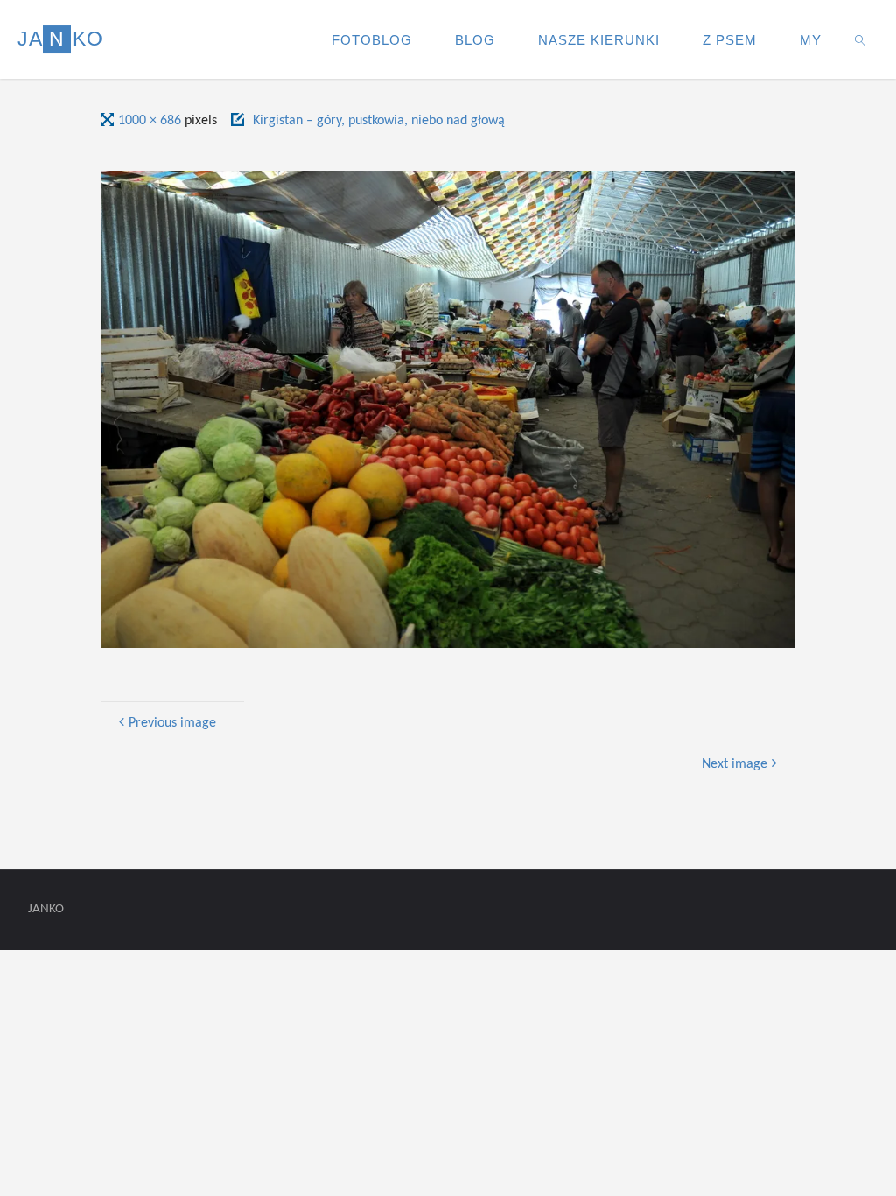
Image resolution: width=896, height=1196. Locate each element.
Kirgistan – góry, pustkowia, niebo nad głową (379, 121)
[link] (861, 39)
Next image (734, 764)
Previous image (172, 723)
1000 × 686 (151, 121)
